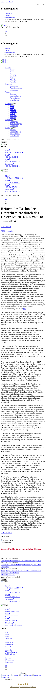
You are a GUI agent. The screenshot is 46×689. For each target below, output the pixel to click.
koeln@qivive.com (12, 610)
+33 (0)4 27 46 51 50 (12, 160)
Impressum (9, 662)
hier (24, 309)
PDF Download (6, 533)
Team (12, 72)
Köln (7, 632)
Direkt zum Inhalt (7, 2)
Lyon (7, 636)
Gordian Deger (6, 542)
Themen (13, 94)
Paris (7, 634)
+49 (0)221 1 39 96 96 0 (14, 151)
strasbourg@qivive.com (13, 624)
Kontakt (13, 82)
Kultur (12, 70)
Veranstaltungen (15, 96)
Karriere (13, 74)
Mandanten (14, 90)
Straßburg (8, 638)
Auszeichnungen (16, 88)
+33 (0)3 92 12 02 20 (12, 165)
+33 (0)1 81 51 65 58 (12, 156)
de (6, 31)
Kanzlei (8, 68)
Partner (12, 78)
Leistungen (14, 86)
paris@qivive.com (11, 615)
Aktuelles (13, 80)
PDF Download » (7, 231)
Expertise (8, 84)
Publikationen (10, 17)
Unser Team (9, 642)
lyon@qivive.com (11, 619)
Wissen (7, 15)
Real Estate (6, 226)
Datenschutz (9, 660)
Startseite (8, 13)
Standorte (13, 76)
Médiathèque (14, 100)
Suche (3, 140)
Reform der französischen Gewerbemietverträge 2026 (21, 561)
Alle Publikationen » (8, 575)
